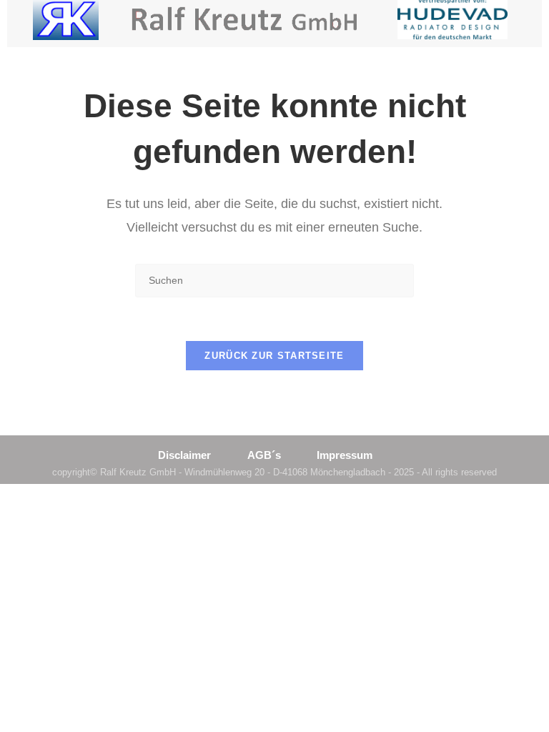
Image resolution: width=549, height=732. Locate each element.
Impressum (344, 455)
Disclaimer (184, 455)
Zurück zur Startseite (274, 355)
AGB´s (264, 455)
